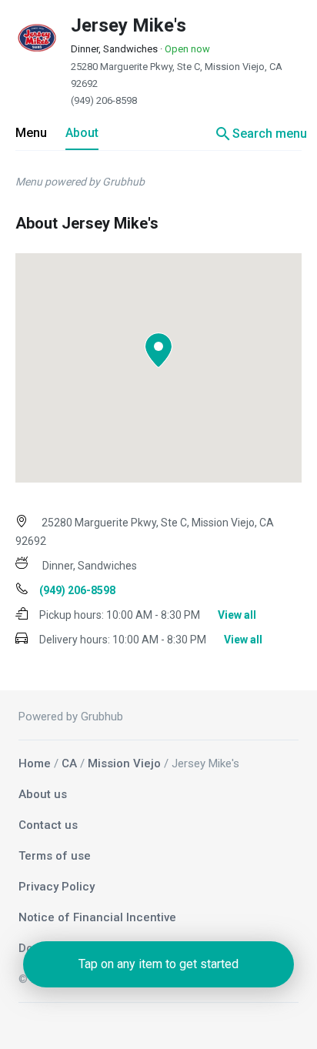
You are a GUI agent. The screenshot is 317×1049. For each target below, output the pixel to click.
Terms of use (54, 856)
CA (69, 763)
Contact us (48, 825)
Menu (31, 132)
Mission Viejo (124, 763)
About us (42, 794)
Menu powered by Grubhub (80, 181)
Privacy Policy (56, 887)
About (81, 132)
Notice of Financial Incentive (97, 917)
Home (34, 763)
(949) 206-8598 (104, 100)
